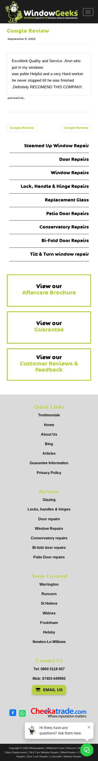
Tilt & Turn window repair (59, 254)
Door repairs (49, 519)
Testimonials (49, 415)
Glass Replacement (16, 752)
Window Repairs (70, 173)
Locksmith (56, 756)
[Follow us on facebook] (12, 713)
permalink (15, 98)
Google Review (22, 128)
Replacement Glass (67, 200)
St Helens (49, 603)
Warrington (49, 584)
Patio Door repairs (49, 557)
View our (49, 289)
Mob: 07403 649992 (49, 678)
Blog (49, 444)
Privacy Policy (49, 473)
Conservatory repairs (49, 538)
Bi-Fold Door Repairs (65, 240)
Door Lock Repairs (37, 756)
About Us (49, 434)
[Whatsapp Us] (22, 713)
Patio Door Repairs (67, 213)
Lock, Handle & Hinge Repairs (55, 186)
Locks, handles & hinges (49, 509)
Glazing (49, 500)
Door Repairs (74, 159)
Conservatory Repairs (64, 227)
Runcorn (49, 594)
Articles (49, 453)
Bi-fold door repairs (49, 548)
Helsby (49, 632)
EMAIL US (53, 689)
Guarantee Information (49, 463)
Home (49, 425)
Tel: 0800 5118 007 (49, 669)
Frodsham (49, 623)
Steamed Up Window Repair (56, 146)
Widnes (49, 613)
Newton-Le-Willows (49, 642)
